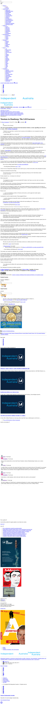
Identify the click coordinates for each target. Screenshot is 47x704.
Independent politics (9, 20)
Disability (7, 58)
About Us (5, 677)
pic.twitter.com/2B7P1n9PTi (14, 202)
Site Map (4, 682)
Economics (7, 30)
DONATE (7, 13)
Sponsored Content (9, 24)
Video (6, 65)
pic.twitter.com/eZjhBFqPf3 (22, 164)
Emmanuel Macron (18, 333)
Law (6, 53)
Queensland (7, 75)
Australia (5, 68)
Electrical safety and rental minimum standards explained (14, 532)
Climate (6, 38)
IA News (7, 7)
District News (8, 72)
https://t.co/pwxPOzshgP (7, 299)
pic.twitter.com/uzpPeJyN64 (37, 247)
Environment (5, 34)
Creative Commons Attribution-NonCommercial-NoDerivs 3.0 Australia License (27, 274)
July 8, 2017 (17, 204)
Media (6, 43)
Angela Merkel (8, 150)
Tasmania (7, 77)
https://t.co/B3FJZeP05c (27, 247)
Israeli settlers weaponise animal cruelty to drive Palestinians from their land (17, 529)
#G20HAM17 (5, 202)
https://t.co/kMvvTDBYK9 (22, 299)
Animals (7, 54)
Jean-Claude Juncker (36, 142)
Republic (7, 73)
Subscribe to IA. (12, 304)
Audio (6, 66)
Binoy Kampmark (5, 122)
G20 (35, 333)
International (7, 31)
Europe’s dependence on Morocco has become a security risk (14, 533)
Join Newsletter (8, 21)
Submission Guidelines (9, 23)
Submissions (5, 678)
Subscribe (2, 665)
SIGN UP (2, 524)
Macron (1, 159)
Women (6, 63)
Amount (2, 280)
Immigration (7, 80)
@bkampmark (33, 270)
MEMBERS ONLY (9, 11)
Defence (7, 32)
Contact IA (7, 16)
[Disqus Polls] (23, 438)
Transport (7, 46)
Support (7, 695)
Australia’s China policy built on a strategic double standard (11, 113)
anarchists (2, 334)
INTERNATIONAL (10, 331)
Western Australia (8, 79)
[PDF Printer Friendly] (25, 122)
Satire (6, 64)
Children (7, 55)
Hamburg (43, 333)
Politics (4, 25)
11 (19, 122)
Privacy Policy (8, 22)
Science (6, 37)
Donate (6, 665)
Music (6, 56)
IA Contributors (8, 18)
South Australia (8, 76)
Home (4, 5)
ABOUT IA (5, 9)
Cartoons (7, 51)
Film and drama (8, 52)
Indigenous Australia (9, 70)
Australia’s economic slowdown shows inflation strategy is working (16, 531)
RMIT (2, 270)
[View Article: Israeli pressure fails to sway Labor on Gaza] (12, 389)
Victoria (6, 78)
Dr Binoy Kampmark (12, 129)
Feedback (7, 17)
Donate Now (3, 608)
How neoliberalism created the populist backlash (12, 528)
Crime (6, 57)
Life (4, 47)
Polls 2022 (7, 27)
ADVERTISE (8, 14)
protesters (6, 334)
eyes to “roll (35, 162)
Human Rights (8, 49)
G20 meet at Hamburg (26, 137)
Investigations (8, 33)
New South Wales (8, 74)
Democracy (7, 28)
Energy (6, 36)
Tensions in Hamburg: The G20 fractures (11, 649)
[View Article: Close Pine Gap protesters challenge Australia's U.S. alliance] (12, 413)
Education (7, 59)
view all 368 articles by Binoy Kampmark (12, 420)
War (6, 67)
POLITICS (4, 331)
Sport (6, 62)
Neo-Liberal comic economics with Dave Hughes (10, 111)
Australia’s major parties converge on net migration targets (11, 112)
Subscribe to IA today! (4, 110)
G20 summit (38, 333)
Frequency (2, 279)
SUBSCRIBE (8, 12)
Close (1, 699)
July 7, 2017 (18, 166)
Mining (6, 45)
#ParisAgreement (7, 246)
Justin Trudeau (12, 333)
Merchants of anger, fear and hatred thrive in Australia (10, 115)
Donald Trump (31, 333)
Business (5, 39)
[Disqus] (23, 470)
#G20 (10, 243)
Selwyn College (26, 269)
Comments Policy (8, 15)
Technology (7, 44)
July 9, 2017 (23, 301)
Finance (6, 42)
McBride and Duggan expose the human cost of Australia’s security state (17, 530)
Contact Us (6, 661)
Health (6, 60)
